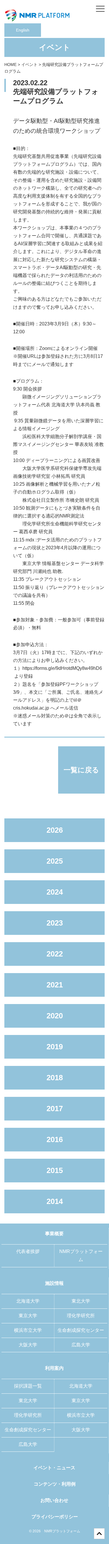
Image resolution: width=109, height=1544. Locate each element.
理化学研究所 (81, 1315)
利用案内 (54, 1368)
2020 (55, 1015)
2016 (55, 1139)
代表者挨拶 (28, 1251)
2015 (55, 1170)
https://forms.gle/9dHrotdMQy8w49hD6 (62, 668)
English (22, 30)
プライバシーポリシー (54, 1516)
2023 (55, 923)
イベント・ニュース (54, 1467)
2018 (55, 1077)
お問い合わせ (54, 1500)
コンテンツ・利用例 (55, 1484)
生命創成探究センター (81, 1330)
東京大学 (28, 1315)
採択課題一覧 (28, 1385)
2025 (55, 861)
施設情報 (54, 1283)
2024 (55, 892)
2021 (55, 984)
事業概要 (54, 1233)
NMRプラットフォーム (81, 1255)
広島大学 (81, 1344)
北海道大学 (28, 1301)
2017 (55, 1108)
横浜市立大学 (28, 1330)
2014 (55, 1201)
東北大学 (81, 1301)
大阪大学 (28, 1344)
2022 (55, 953)
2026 (55, 830)
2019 (55, 1046)
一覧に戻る (81, 770)
